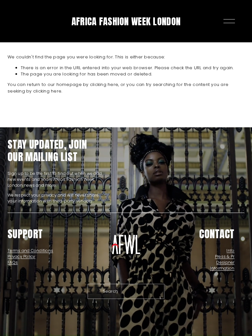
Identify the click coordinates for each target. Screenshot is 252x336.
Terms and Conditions (30, 250)
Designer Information (222, 265)
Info (230, 250)
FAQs (13, 262)
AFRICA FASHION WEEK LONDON (126, 21)
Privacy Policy (21, 256)
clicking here (104, 84)
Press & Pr (225, 256)
